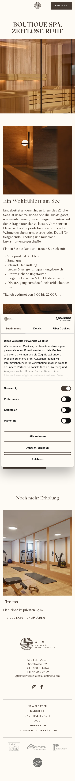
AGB (37, 721)
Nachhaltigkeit (37, 716)
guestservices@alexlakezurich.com (37, 676)
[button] (34, 617)
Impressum (37, 726)
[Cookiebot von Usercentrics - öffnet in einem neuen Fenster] (55, 319)
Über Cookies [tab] (61, 328)
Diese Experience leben (25, 618)
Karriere (37, 711)
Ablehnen (37, 459)
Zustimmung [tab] (13, 328)
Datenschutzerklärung (38, 731)
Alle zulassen (37, 436)
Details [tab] (37, 328)
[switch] (66, 399)
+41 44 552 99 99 (37, 672)
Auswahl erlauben (37, 447)
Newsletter (37, 706)
